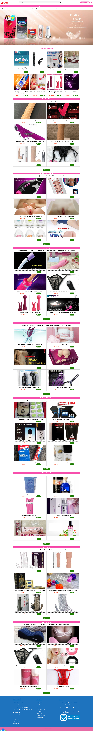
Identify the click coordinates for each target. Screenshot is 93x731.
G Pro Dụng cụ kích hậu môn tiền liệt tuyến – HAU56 (29, 387)
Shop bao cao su (53, 6)
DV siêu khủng (64, 101)
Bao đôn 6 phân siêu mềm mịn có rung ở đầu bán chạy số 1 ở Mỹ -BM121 (63, 568)
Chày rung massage (22, 250)
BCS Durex (34, 549)
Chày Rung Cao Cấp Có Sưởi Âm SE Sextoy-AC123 (55, 92)
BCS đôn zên (40, 549)
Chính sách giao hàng (18, 714)
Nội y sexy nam (34, 624)
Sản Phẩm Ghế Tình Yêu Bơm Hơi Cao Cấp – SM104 (30, 643)
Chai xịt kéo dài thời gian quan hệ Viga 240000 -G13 (63, 462)
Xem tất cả (46, 169)
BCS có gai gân (27, 549)
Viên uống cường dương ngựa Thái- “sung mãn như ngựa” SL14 (30, 419)
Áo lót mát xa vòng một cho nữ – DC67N (63, 643)
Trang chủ (3, 6)
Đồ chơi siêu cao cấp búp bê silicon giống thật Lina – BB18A (30, 365)
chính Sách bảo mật (18, 719)
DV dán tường (49, 101)
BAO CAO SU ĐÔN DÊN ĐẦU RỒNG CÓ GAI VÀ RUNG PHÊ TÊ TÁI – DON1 (63, 590)
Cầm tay (42, 175)
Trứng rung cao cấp (70, 250)
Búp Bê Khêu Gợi (63, 344)
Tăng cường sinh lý (39, 6)
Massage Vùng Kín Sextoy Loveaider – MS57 (38, 92)
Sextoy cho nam (31, 6)
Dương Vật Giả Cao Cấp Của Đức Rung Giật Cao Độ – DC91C (63, 120)
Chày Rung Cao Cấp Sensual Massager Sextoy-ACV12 (38, 69)
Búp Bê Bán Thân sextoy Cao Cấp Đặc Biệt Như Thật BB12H (30, 216)
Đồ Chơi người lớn (41, 715)
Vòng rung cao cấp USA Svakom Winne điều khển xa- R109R (30, 344)
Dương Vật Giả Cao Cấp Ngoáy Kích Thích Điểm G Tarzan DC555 (63, 141)
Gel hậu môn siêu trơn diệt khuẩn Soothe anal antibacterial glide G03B (63, 536)
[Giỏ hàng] (91, 2)
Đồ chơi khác (60, 6)
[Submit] (60, 2)
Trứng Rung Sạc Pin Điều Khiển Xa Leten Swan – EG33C (71, 92)
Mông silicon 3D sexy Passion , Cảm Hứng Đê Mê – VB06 (63, 237)
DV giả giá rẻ (56, 101)
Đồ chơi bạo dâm (42, 624)
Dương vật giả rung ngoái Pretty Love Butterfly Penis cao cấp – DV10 (30, 141)
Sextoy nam (46, 323)
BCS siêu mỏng (66, 549)
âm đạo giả (16, 723)
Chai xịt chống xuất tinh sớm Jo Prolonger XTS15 (63, 419)
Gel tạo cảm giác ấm (33, 474)
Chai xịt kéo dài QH (44, 400)
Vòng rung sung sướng (67, 325)
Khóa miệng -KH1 (63, 665)
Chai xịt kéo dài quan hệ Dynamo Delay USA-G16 (30, 462)
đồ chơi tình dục (40, 717)
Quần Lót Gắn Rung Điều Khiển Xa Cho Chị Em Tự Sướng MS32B (63, 291)
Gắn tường (36, 175)
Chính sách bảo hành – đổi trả (20, 716)
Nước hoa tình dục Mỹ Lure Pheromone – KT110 (29, 686)
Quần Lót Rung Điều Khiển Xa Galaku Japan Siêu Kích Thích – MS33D (30, 665)
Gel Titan (69, 400)
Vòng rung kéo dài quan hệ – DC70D (63, 387)
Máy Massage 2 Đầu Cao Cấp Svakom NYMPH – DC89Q (63, 269)
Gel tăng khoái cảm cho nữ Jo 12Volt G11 (30, 515)
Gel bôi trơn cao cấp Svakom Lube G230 (63, 515)
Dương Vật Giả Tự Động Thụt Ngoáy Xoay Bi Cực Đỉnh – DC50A (29, 291)
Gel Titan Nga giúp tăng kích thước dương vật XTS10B (63, 440)
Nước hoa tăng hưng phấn (64, 624)
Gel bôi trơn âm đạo (43, 474)
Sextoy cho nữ (23, 6)
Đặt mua (25, 95)
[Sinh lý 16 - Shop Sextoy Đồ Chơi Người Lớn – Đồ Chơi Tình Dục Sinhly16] (9, 2)
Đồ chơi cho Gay (33, 325)
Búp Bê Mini (29, 175)
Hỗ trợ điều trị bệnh (34, 400)
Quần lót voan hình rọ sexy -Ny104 (63, 686)
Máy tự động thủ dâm (55, 325)
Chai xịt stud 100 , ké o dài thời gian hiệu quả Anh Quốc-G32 (30, 440)
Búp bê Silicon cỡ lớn (50, 175)
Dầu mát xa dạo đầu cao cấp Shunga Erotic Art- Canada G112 (63, 494)
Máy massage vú (60, 250)
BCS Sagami (58, 549)
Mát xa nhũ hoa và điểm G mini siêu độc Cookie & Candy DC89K (21, 69)
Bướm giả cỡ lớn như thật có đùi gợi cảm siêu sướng (63, 216)
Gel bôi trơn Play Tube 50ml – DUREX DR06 (29, 494)
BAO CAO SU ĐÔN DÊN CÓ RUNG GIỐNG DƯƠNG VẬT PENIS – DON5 (63, 611)
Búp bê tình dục (32, 250)
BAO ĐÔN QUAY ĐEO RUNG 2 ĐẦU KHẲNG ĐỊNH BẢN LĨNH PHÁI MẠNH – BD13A (30, 611)
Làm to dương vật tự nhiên (43, 325)
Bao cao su (46, 547)
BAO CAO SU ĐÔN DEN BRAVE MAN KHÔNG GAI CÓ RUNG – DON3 (30, 568)
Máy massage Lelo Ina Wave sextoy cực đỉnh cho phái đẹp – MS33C (63, 312)
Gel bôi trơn (46, 6)
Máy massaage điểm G (51, 250)
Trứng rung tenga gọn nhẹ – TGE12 (30, 237)
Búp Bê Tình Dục (16, 6)
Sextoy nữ (46, 248)
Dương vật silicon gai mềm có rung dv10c (30, 120)
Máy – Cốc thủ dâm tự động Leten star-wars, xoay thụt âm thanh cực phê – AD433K (21, 92)
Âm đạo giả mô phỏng (46, 173)
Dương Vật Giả (8, 6)
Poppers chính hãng (52, 624)
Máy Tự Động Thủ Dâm (61, 175)
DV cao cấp (34, 101)
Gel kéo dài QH (25, 400)
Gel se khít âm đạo (53, 474)
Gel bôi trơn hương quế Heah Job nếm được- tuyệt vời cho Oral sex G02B (29, 536)
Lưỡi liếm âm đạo (40, 250)
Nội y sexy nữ (26, 624)
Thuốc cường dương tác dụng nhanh (57, 400)
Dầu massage (61, 474)
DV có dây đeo (41, 101)
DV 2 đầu (28, 101)
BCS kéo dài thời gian (49, 549)
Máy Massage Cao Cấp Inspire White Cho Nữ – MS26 (29, 269)
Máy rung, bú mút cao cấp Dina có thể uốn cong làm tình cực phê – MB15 (71, 69)
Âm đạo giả (39, 704)
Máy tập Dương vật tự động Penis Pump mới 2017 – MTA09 (54, 69)
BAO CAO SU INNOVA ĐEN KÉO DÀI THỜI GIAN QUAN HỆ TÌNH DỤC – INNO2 (30, 590)
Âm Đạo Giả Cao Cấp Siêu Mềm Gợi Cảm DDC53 (63, 365)
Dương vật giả (46, 98)
